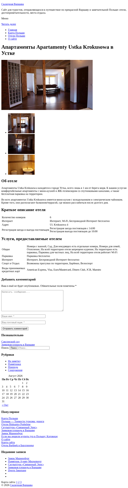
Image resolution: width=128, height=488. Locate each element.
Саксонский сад (10, 341)
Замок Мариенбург (19, 458)
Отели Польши (16, 35)
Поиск (5, 347)
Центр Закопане (17, 470)
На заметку (14, 361)
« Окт (5, 405)
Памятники (14, 364)
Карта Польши (16, 32)
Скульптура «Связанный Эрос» (26, 464)
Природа (13, 367)
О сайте (12, 38)
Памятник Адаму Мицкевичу (25, 461)
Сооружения (15, 370)
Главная (12, 29)
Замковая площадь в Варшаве (18, 344)
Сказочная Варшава (12, 4)
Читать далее (8, 24)
